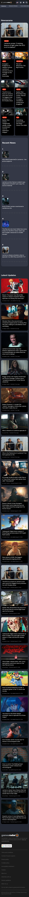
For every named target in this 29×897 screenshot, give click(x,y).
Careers (3, 870)
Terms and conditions (7, 852)
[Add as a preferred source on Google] (6, 845)
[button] (26, 2)
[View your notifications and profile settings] (23, 2)
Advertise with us (6, 877)
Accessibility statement (7, 866)
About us (3, 873)
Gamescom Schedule (13, 5)
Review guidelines (6, 880)
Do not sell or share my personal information (13, 887)
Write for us (4, 883)
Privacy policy (5, 859)
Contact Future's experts (8, 856)
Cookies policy (5, 863)
